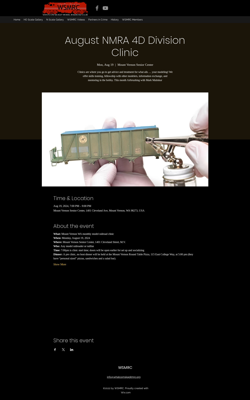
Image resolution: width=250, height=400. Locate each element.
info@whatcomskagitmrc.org (123, 377)
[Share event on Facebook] (55, 349)
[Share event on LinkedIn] (71, 349)
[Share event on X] (63, 349)
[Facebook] (97, 8)
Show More (59, 264)
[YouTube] (105, 8)
